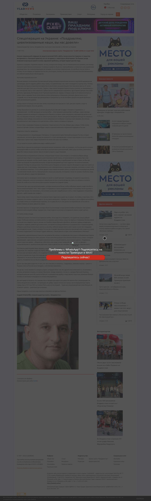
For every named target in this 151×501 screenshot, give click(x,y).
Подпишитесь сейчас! (75, 257)
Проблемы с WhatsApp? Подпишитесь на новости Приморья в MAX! (75, 251)
